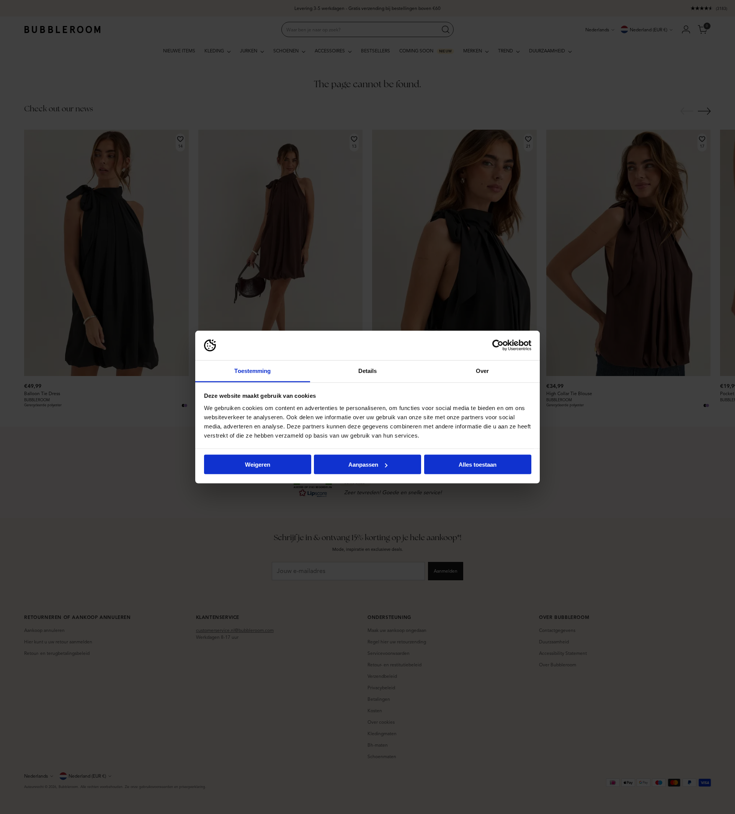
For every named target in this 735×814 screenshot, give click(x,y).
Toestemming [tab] (252, 370)
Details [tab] (367, 370)
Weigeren (257, 464)
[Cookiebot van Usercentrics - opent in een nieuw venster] (497, 345)
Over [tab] (482, 370)
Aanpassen (363, 464)
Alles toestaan (478, 464)
